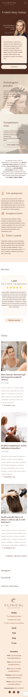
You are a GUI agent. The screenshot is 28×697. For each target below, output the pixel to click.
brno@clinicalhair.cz (14, 671)
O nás (14, 643)
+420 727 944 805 (17, 675)
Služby (14, 613)
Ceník (14, 628)
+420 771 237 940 (16, 681)
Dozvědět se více (9, 405)
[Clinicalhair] (9, 3)
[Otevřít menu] (25, 3)
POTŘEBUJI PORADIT (11, 104)
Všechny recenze (14, 320)
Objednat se (14, 66)
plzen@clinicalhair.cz (14, 664)
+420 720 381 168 (16, 662)
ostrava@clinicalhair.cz (14, 684)
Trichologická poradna (14, 616)
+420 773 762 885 (15, 668)
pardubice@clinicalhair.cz (14, 677)
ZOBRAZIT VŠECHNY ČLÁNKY (16, 556)
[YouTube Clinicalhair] (18, 692)
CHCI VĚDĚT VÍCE (13, 145)
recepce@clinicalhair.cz (14, 658)
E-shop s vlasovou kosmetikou (14, 623)
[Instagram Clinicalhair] (14, 692)
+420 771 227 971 (19, 688)
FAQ (14, 633)
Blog (14, 638)
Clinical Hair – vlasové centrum (9, 586)
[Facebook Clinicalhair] (10, 692)
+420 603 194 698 (16, 655)
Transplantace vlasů (14, 620)
